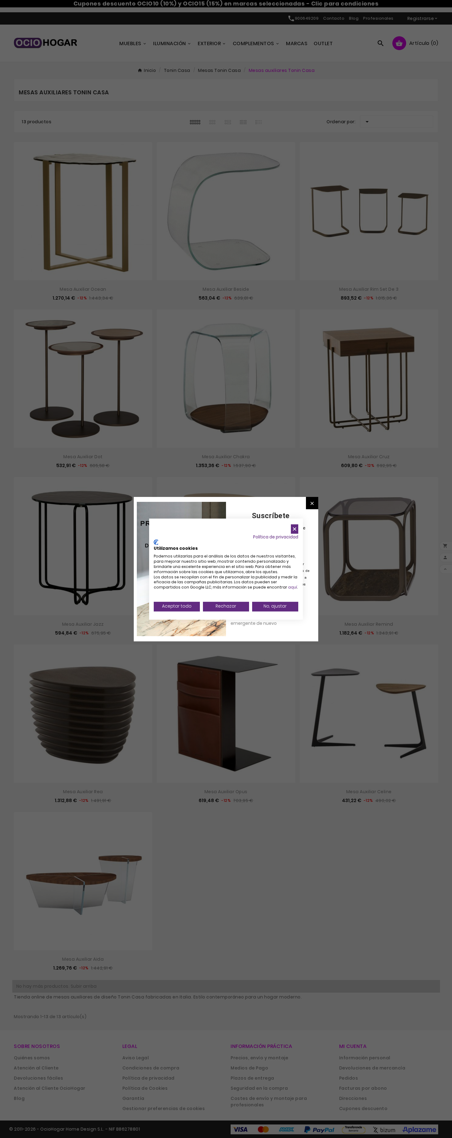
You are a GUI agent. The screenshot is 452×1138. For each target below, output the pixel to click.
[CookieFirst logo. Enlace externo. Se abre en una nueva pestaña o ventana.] (156, 542)
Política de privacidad (275, 537)
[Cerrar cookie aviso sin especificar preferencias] (294, 529)
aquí (292, 587)
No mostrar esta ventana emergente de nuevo (258, 619)
